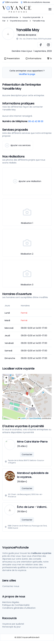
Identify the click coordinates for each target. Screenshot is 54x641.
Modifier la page (27, 74)
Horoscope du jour (11, 626)
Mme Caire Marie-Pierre (32, 441)
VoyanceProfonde (10, 17)
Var (3, 21)
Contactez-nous (10, 586)
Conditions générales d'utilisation (19, 607)
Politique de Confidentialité (16, 605)
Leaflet (23, 418)
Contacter (27, 454)
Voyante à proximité (31, 17)
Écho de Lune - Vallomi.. (32, 507)
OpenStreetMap (35, 418)
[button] (27, 394)
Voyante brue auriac (19, 21)
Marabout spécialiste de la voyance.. (32, 475)
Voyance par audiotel (13, 623)
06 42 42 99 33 (35, 121)
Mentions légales (10, 602)
